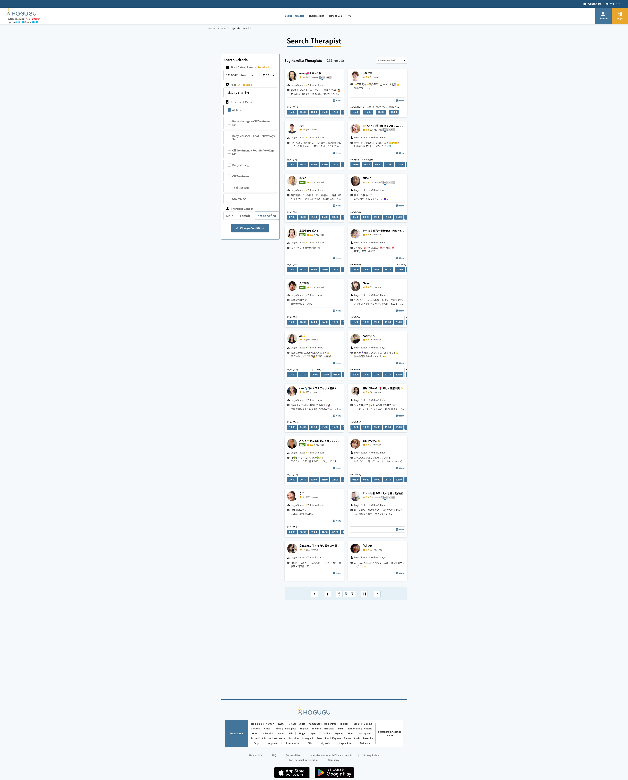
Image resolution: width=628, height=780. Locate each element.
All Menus (238, 110)
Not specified (266, 215)
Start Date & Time (249, 67)
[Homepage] (21, 14)
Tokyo (223, 28)
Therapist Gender (242, 209)
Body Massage (241, 165)
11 (364, 594)
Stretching (239, 199)
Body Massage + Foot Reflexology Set (253, 137)
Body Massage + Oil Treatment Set (251, 122)
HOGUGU (212, 28)
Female (245, 215)
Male (229, 215)
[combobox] (391, 60)
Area (241, 85)
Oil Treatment (241, 176)
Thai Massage (240, 187)
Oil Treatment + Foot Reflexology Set (253, 152)
